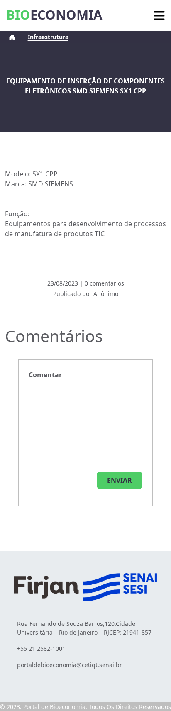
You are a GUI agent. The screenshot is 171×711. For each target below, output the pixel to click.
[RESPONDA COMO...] (119, 480)
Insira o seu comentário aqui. (45, 375)
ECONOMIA (54, 14)
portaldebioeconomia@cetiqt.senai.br (69, 665)
